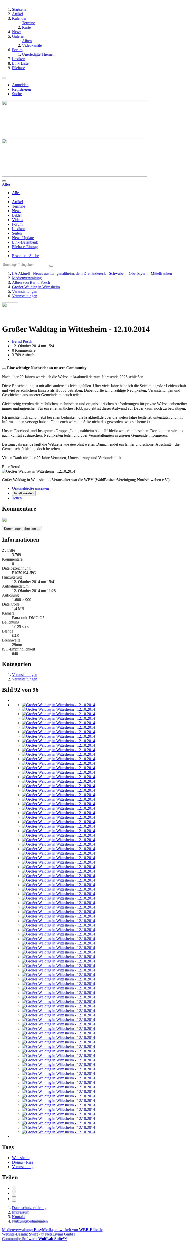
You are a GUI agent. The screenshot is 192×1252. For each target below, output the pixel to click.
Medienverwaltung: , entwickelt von (52, 1230)
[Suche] (4, 181)
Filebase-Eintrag (25, 247)
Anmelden (20, 85)
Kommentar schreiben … (22, 529)
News (16, 211)
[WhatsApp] (14, 1199)
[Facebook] (14, 1188)
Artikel (17, 202)
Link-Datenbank (25, 242)
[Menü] (4, 77)
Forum (17, 224)
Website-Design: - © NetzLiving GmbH (38, 1234)
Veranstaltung (23, 1167)
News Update (23, 238)
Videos (17, 220)
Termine (18, 206)
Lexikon (18, 229)
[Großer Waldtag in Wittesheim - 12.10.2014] (58, 705)
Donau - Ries (22, 1162)
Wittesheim (21, 1158)
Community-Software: (34, 1239)
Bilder (17, 215)
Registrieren (21, 89)
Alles (16, 193)
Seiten (17, 233)
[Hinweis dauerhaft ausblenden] (4, 369)
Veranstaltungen (24, 674)
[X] (14, 1193)
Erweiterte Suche (25, 256)
